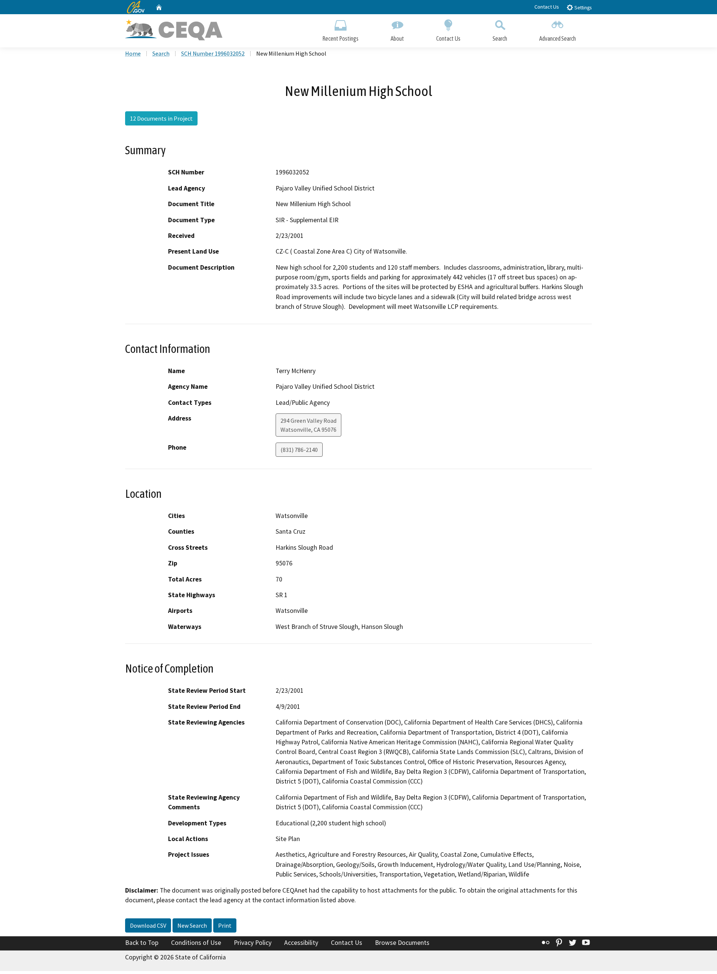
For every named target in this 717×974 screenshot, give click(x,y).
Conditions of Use (196, 943)
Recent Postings (340, 38)
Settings (582, 7)
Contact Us (546, 6)
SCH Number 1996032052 (213, 53)
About (397, 38)
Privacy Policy (252, 943)
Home (133, 53)
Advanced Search (557, 38)
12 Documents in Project (161, 118)
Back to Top (141, 943)
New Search (192, 925)
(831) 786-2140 (299, 449)
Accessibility (301, 943)
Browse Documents (402, 943)
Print (225, 925)
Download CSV (148, 925)
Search (500, 38)
